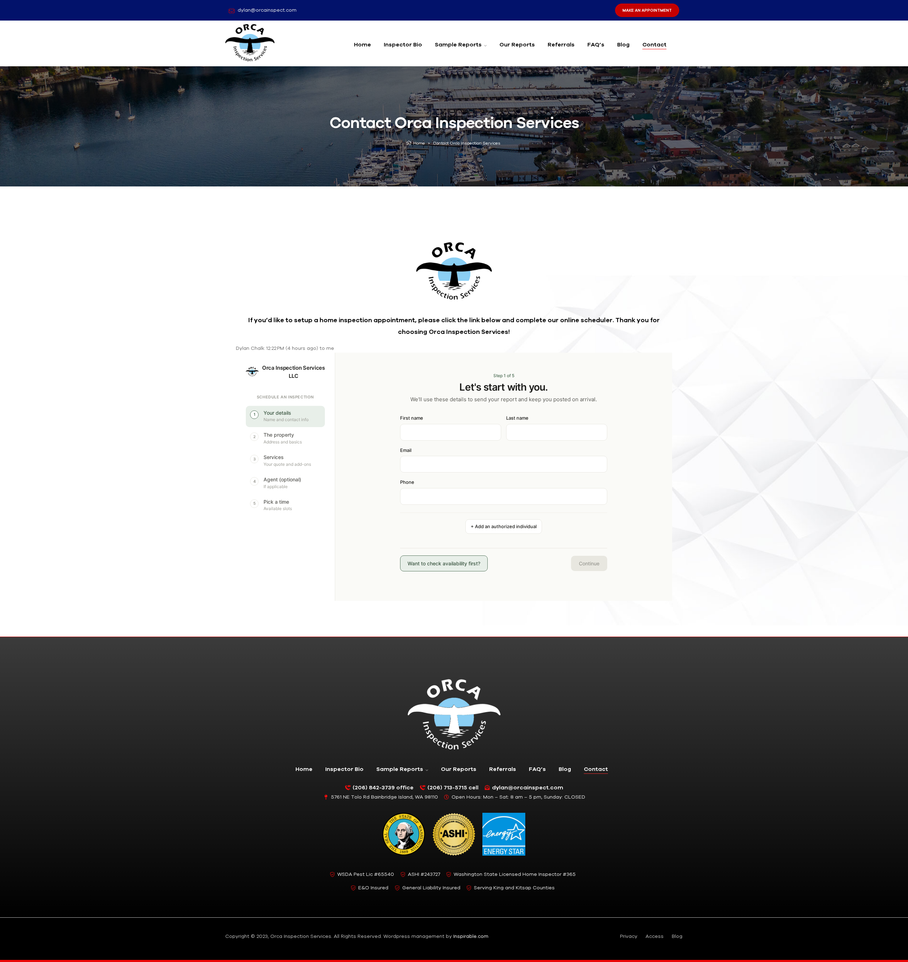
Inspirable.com (470, 936)
